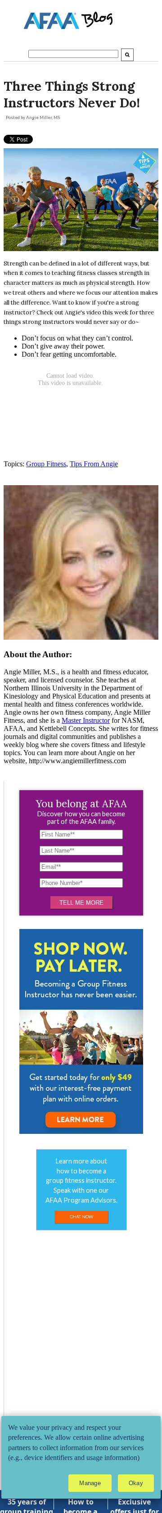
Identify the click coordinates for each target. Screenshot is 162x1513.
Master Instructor (86, 720)
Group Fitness (46, 464)
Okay (136, 1483)
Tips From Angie (94, 464)
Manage (90, 1483)
